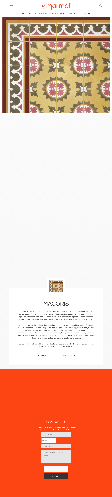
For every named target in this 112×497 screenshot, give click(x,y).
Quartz (77, 14)
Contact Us (69, 356)
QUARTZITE (33, 14)
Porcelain (86, 14)
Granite (63, 14)
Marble (25, 14)
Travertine (54, 14)
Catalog (42, 356)
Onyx (70, 14)
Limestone (43, 14)
